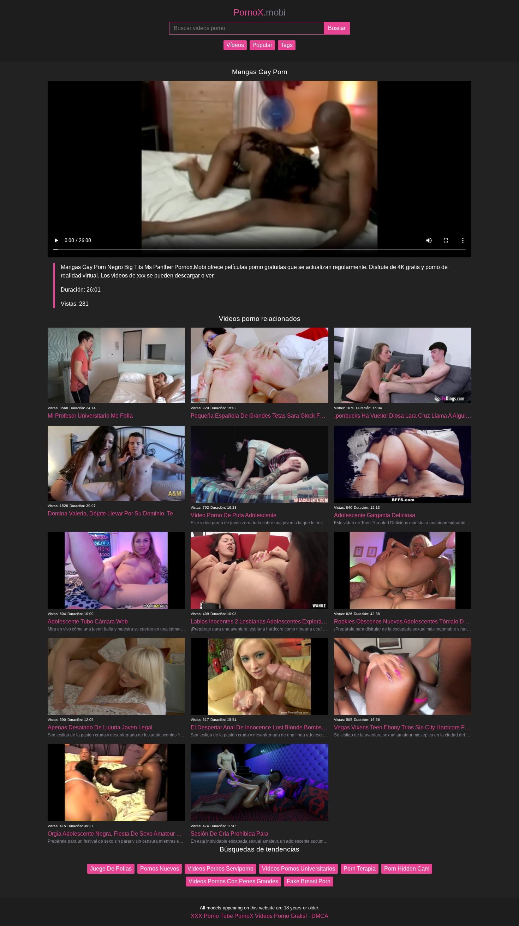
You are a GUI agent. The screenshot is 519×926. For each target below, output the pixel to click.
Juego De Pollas (111, 869)
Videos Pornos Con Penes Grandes (233, 881)
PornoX (259, 12)
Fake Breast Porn (308, 881)
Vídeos (235, 45)
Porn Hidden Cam (406, 869)
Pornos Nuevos (159, 869)
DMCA (319, 916)
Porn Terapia (360, 869)
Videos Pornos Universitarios (298, 869)
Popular (262, 45)
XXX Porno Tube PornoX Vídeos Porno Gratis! (249, 916)
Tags (287, 45)
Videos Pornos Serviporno (220, 869)
